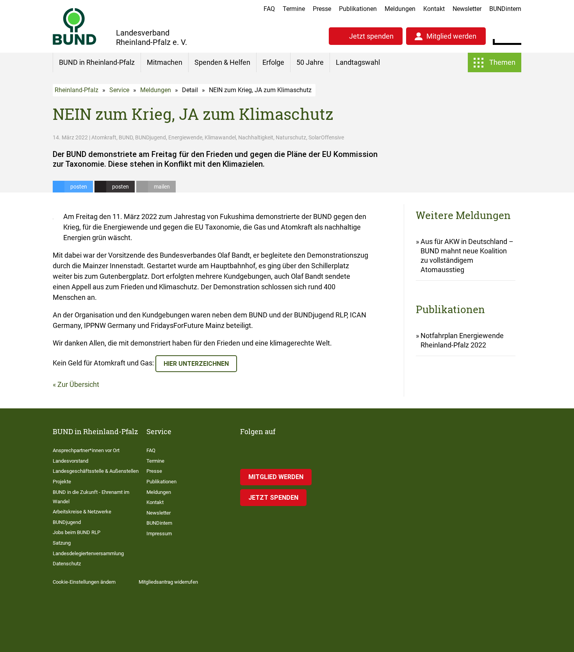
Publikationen (358, 8)
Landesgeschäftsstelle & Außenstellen (96, 471)
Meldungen (400, 8)
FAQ (269, 8)
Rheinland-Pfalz (76, 90)
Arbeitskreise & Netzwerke (82, 512)
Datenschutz (67, 563)
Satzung (62, 543)
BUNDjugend (67, 522)
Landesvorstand (70, 461)
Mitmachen (164, 62)
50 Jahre (310, 62)
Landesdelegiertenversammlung (88, 553)
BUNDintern (505, 8)
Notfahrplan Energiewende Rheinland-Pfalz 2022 (462, 340)
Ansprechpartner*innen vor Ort (86, 450)
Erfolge (273, 62)
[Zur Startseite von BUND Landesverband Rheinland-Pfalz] (74, 26)
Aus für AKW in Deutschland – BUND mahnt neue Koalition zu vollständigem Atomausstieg (467, 255)
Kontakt (434, 8)
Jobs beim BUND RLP (76, 532)
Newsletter (467, 8)
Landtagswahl (358, 62)
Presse (322, 8)
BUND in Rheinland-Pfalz (97, 62)
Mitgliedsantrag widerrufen (168, 582)
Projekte (62, 482)
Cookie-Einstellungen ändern (84, 582)
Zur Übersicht (78, 384)
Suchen (515, 35)
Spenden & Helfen (222, 62)
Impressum (159, 533)
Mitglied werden (451, 36)
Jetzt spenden (371, 36)
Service (119, 90)
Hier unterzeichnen (196, 363)
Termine (294, 8)
